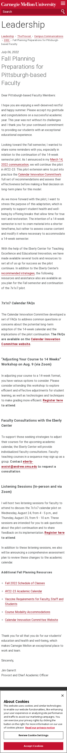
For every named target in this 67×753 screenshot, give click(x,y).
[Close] (62, 695)
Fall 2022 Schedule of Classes (25, 583)
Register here (53, 400)
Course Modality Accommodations (27, 612)
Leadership (23, 24)
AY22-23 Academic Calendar (23, 591)
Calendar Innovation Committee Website (31, 620)
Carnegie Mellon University (28, 5)
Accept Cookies (33, 746)
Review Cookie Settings (33, 735)
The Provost (24, 36)
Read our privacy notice (40, 727)
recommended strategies (18, 273)
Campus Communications (48, 36)
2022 (7, 40)
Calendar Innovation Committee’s (39, 174)
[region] (33, 721)
